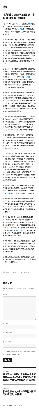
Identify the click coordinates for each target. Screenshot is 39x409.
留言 (5, 295)
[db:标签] (26, 272)
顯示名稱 (6, 323)
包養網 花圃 (18, 230)
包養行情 (20, 29)
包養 (30, 24)
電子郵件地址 (7, 332)
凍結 (5, 6)
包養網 (28, 77)
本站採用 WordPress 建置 (14, 405)
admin (8, 272)
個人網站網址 (7, 342)
